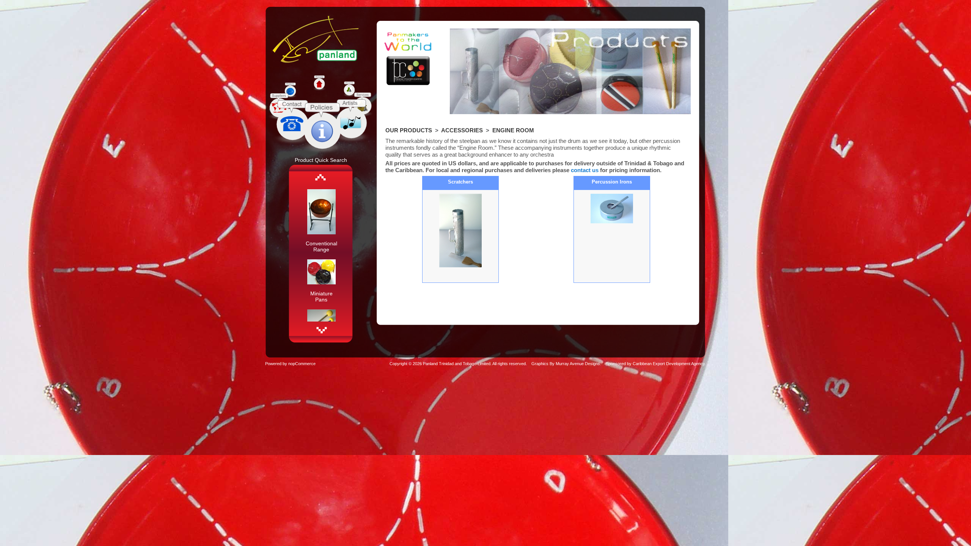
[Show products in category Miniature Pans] (321, 282)
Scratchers (460, 182)
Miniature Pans (321, 296)
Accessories (462, 130)
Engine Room (513, 130)
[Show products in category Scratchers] (460, 231)
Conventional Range (321, 246)
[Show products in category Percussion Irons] (612, 208)
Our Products (408, 130)
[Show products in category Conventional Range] (321, 232)
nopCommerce (302, 363)
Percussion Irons (612, 182)
